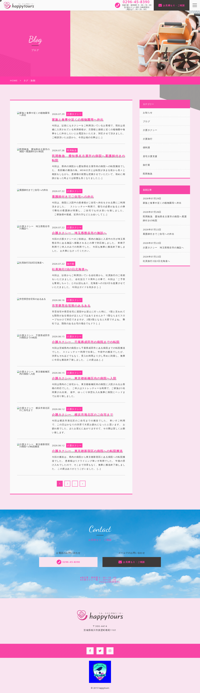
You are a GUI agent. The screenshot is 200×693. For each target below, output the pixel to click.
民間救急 (148, 173)
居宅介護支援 (150, 156)
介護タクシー (150, 129)
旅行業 (146, 164)
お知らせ (148, 112)
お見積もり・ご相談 (174, 5)
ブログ (146, 121)
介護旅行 (148, 138)
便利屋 (146, 147)
